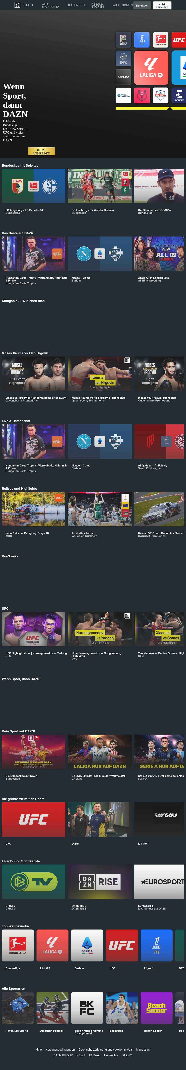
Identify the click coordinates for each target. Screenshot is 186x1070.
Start (28, 5)
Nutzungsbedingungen (60, 1049)
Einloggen (142, 5)
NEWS (80, 1055)
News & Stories (97, 5)
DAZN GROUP (63, 1055)
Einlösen (94, 1055)
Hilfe (39, 1049)
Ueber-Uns (111, 1055)
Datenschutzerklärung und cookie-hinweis (105, 1049)
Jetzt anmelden (162, 5)
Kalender (76, 5)
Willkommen (123, 5)
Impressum (143, 1049)
